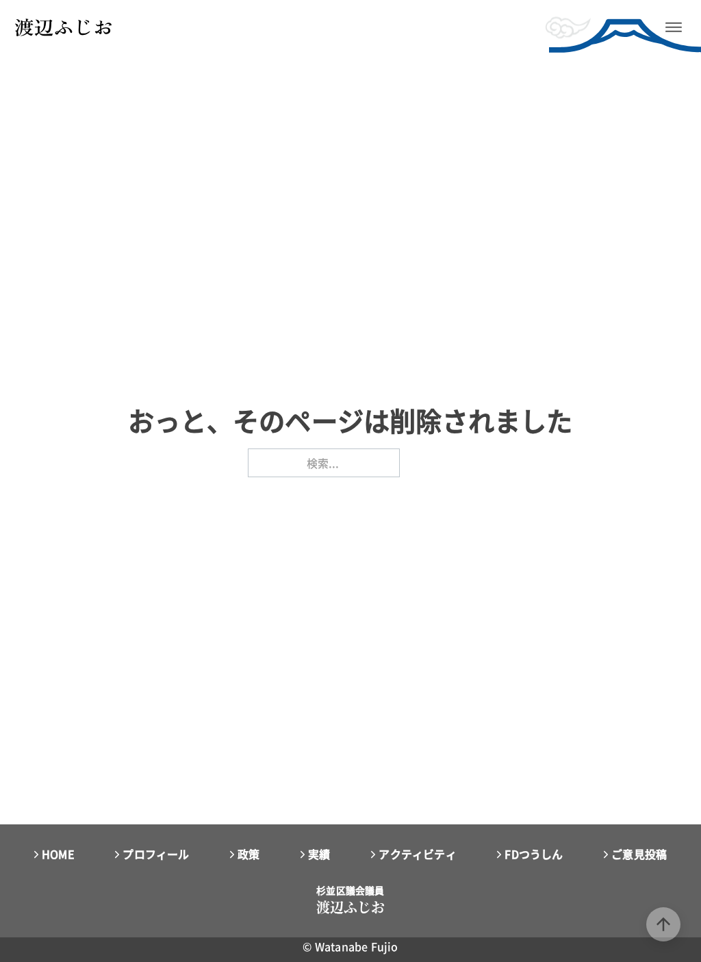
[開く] (673, 27)
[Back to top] (663, 924)
